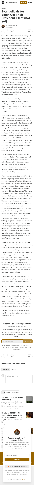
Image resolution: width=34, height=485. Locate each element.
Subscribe (23, 2)
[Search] (31, 392)
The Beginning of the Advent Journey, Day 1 (12, 398)
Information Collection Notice (20, 347)
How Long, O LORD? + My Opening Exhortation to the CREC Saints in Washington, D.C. (12, 415)
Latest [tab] (8, 392)
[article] (17, 403)
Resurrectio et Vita (7, 315)
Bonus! (3, 8)
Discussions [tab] (15, 392)
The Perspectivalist (11, 25)
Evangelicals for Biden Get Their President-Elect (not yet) (15, 311)
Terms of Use (25, 345)
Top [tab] (4, 392)
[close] (28, 430)
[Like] (3, 31)
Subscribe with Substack (18, 466)
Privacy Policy (22, 474)
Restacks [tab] (13, 369)
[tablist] (9, 369)
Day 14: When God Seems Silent (11, 420)
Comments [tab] (6, 369)
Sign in (30, 2)
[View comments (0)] (7, 31)
